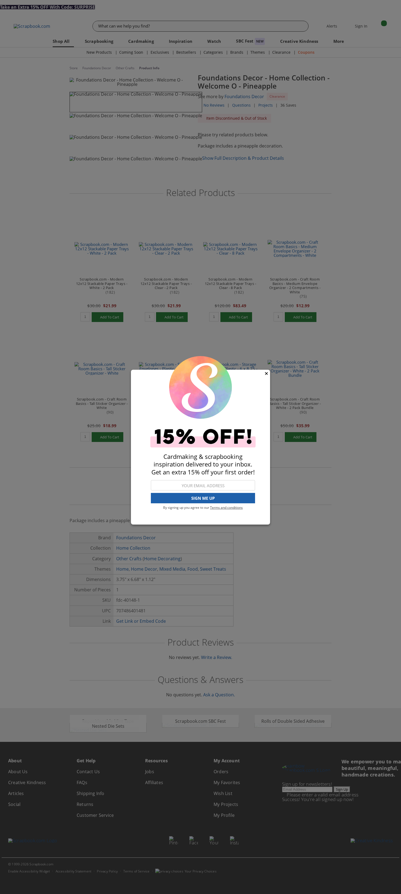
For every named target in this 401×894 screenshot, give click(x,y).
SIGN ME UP (203, 498)
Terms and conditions (226, 507)
